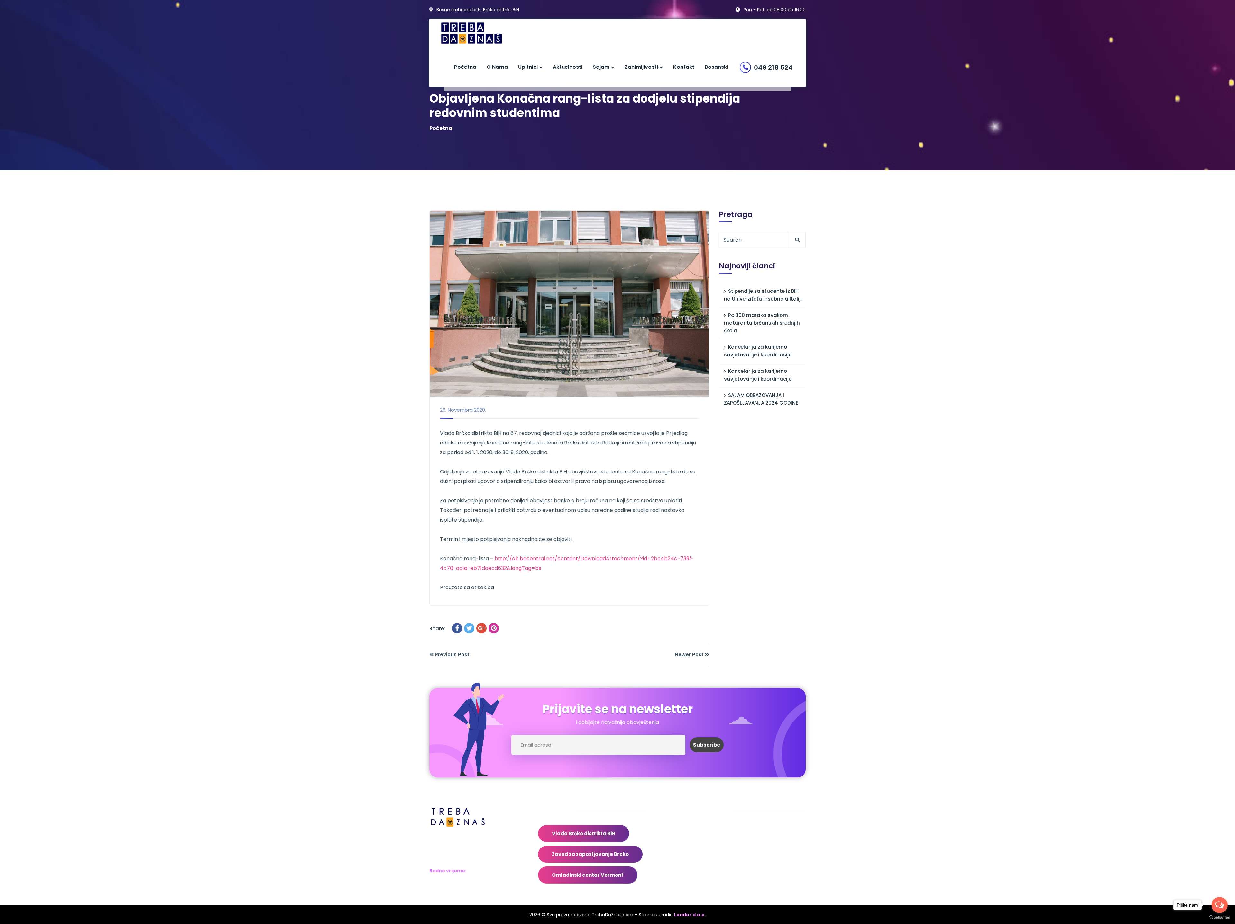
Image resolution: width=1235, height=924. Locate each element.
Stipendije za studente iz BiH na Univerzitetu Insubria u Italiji (763, 295)
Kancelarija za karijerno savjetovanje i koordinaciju (758, 351)
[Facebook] (457, 628)
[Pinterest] (494, 628)
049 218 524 (773, 67)
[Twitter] (469, 628)
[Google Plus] (481, 628)
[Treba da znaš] (478, 33)
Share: (437, 628)
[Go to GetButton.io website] (1219, 917)
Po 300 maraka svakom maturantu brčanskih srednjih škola (762, 323)
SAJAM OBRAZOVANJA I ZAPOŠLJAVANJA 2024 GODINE (761, 399)
